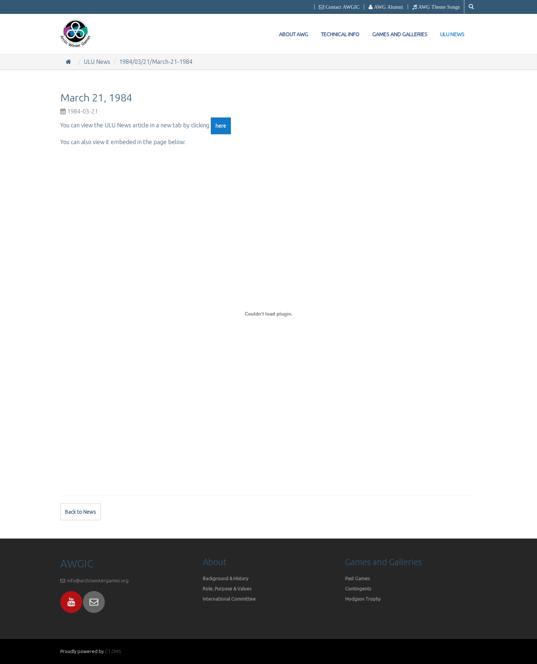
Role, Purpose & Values (227, 588)
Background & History (225, 578)
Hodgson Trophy (363, 598)
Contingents (358, 588)
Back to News (80, 512)
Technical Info (340, 34)
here (221, 126)
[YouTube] (71, 602)
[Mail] (94, 602)
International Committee (229, 598)
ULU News (452, 34)
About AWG (293, 34)
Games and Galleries (399, 34)
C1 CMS (113, 651)
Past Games (357, 578)
